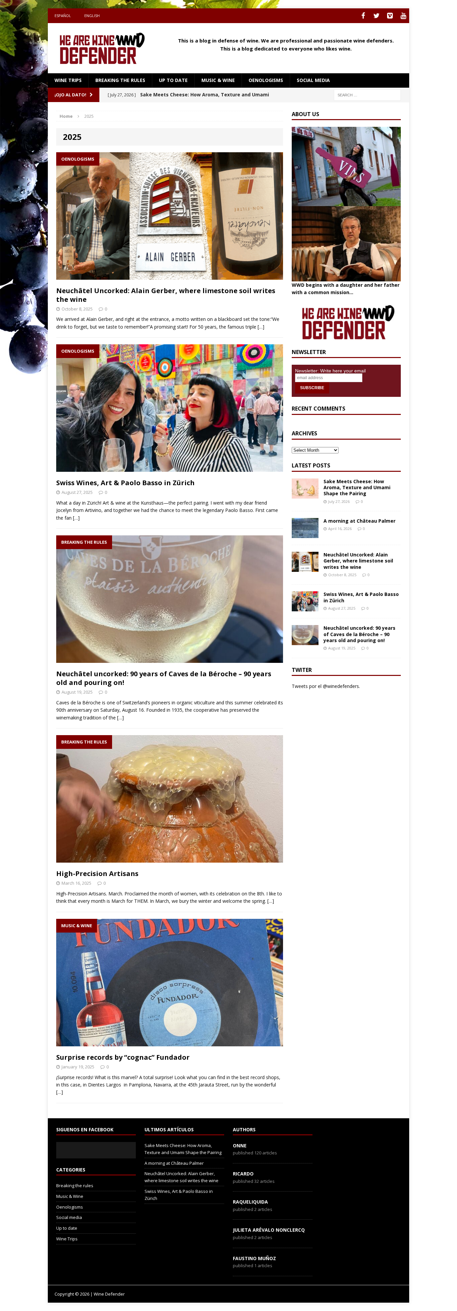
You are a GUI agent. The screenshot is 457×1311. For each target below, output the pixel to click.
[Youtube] (403, 15)
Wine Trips (68, 80)
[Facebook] (363, 15)
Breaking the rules (120, 80)
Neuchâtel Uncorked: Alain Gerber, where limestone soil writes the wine (165, 295)
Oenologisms (266, 80)
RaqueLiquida (250, 1202)
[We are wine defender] (105, 48)
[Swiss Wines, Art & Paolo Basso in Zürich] (305, 607)
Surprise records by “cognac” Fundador (123, 1057)
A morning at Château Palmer (359, 521)
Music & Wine (218, 80)
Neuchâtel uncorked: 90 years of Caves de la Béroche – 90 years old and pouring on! (163, 678)
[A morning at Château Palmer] (305, 534)
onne (240, 1145)
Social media (313, 80)
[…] (261, 327)
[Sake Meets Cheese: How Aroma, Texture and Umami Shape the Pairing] (305, 495)
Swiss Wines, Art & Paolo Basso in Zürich (125, 482)
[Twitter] (376, 15)
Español (63, 15)
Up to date (173, 80)
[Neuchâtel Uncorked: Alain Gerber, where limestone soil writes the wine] (305, 568)
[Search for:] (367, 94)
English (92, 15)
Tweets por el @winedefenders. (326, 686)
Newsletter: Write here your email (330, 370)
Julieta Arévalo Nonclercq (269, 1230)
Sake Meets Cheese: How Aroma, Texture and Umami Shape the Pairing (357, 487)
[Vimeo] (390, 15)
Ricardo (243, 1173)
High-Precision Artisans (97, 873)
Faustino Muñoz (254, 1258)
